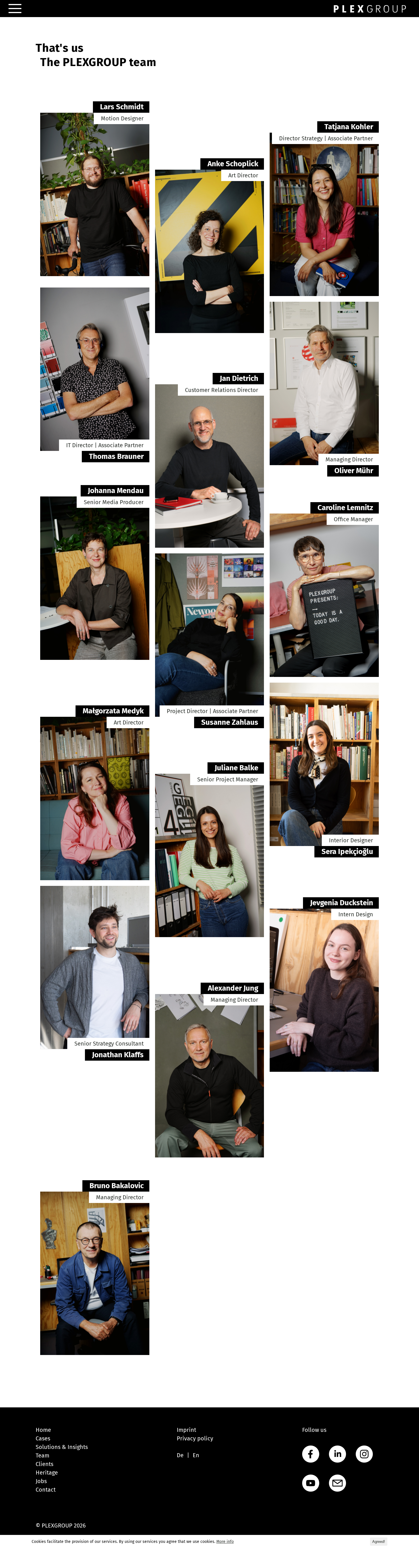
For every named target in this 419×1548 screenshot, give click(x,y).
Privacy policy (195, 1438)
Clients (44, 1464)
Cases (43, 1438)
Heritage (47, 1472)
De (180, 1455)
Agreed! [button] (378, 1541)
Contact (46, 1489)
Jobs (41, 1481)
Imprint (186, 1429)
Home (43, 1429)
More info (225, 1541)
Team (42, 1455)
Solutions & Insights (62, 1447)
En (196, 1455)
